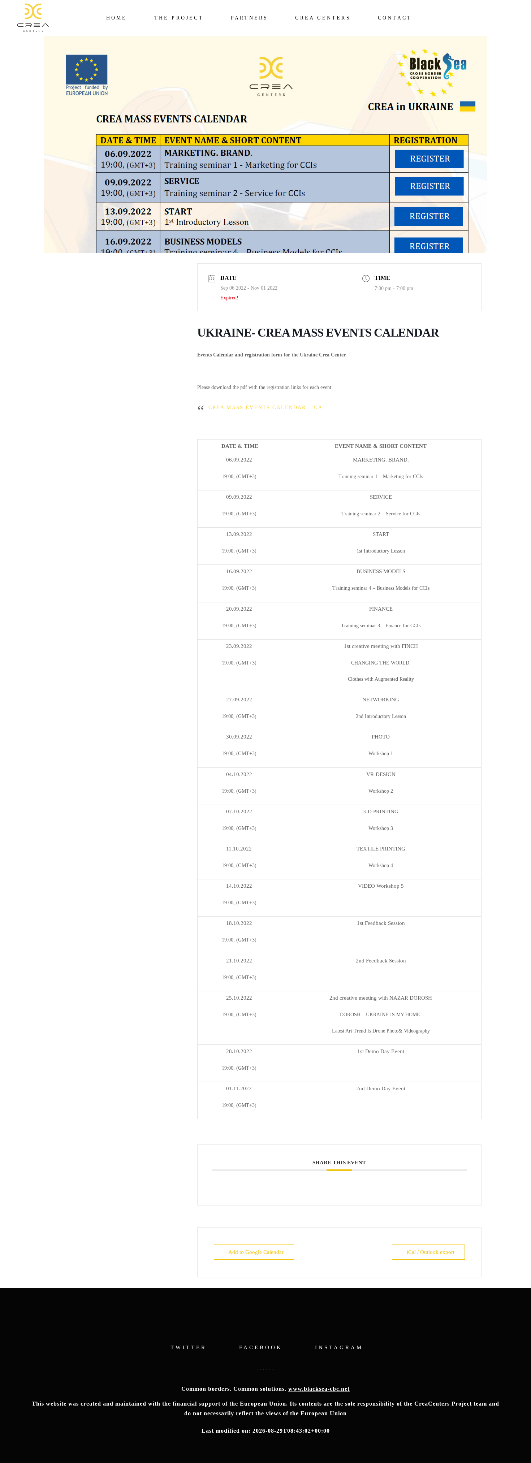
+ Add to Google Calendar (254, 1252)
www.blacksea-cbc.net (319, 1389)
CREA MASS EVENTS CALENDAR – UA (265, 407)
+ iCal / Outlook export (428, 1252)
